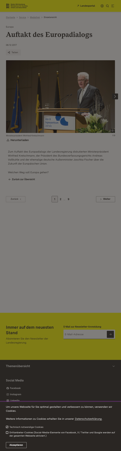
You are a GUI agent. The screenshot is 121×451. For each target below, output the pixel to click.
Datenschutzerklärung (88, 418)
